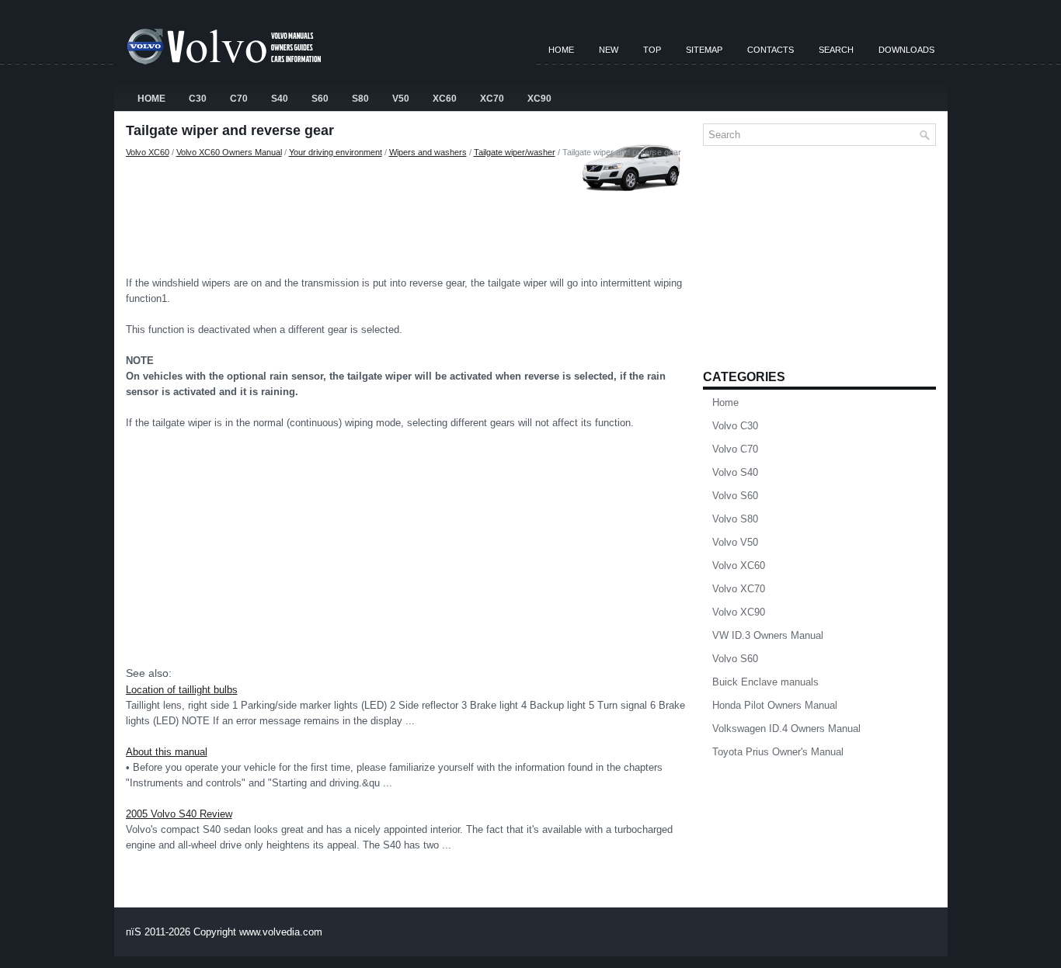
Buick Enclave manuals (765, 682)
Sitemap (704, 49)
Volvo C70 (735, 449)
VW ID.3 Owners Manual (767, 635)
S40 (279, 98)
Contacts (770, 49)
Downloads (906, 49)
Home (561, 49)
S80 (360, 98)
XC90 (539, 98)
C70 (239, 98)
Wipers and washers (428, 152)
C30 (198, 98)
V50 (400, 98)
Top (652, 49)
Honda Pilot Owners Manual (774, 705)
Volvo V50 (735, 542)
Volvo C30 (735, 426)
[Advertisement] (408, 213)
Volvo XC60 (147, 152)
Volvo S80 (735, 519)
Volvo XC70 (738, 589)
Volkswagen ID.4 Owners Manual (786, 728)
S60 (320, 98)
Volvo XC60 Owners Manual (229, 152)
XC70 (492, 98)
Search (836, 49)
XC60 (445, 98)
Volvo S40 (735, 472)
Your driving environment (335, 152)
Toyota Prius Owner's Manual (778, 752)
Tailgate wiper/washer (514, 152)
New (608, 49)
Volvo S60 (735, 495)
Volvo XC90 (738, 612)
